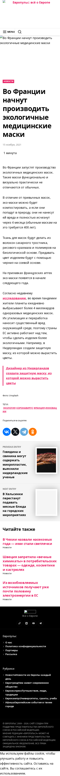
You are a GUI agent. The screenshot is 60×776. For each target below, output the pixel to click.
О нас (8, 642)
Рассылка (11, 654)
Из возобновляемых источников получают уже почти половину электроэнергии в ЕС (26, 589)
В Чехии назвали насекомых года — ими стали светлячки (27, 541)
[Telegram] (24, 432)
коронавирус (24, 408)
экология (9, 408)
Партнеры (11, 650)
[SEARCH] (18, 32)
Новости (8, 81)
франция (39, 408)
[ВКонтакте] (7, 432)
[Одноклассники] (33, 432)
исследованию (14, 298)
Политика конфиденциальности (25, 646)
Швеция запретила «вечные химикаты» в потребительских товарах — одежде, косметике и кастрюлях (30, 563)
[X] (15, 432)
